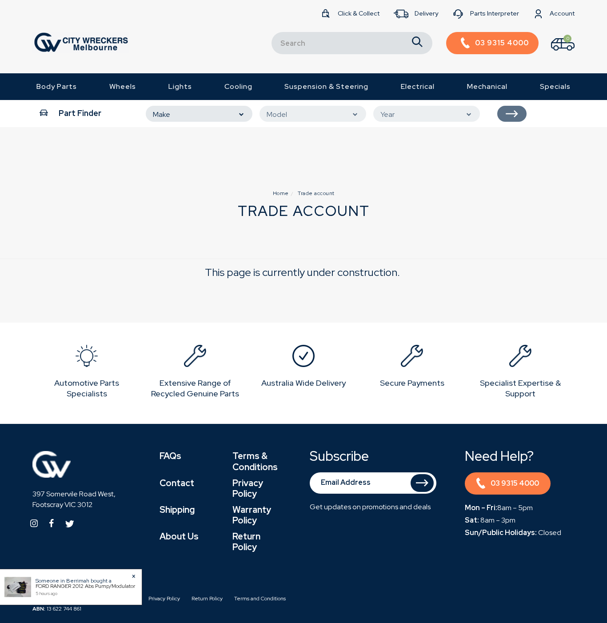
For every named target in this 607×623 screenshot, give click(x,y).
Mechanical (487, 86)
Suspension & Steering (326, 86)
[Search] (417, 43)
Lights (180, 86)
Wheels (122, 86)
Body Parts (56, 86)
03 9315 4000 (515, 483)
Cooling (238, 86)
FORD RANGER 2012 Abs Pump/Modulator (85, 586)
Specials (555, 86)
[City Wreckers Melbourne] (80, 42)
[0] (555, 52)
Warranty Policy (251, 515)
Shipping (177, 509)
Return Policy (246, 542)
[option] (86, 373)
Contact (177, 483)
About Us (179, 536)
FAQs (170, 456)
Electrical (418, 86)
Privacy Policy (247, 488)
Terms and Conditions (260, 598)
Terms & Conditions (255, 461)
